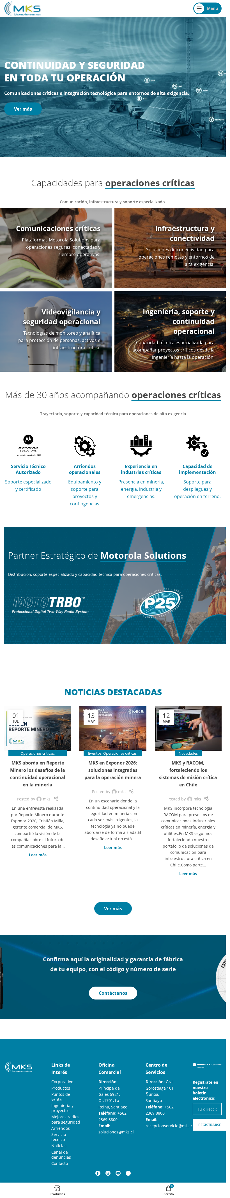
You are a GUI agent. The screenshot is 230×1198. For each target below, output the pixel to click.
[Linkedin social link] (128, 1173)
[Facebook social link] (97, 1173)
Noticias (58, 1145)
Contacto (59, 1163)
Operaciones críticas (37, 753)
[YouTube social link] (118, 1173)
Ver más (23, 109)
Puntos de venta (60, 1097)
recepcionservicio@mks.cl (170, 1125)
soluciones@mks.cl (116, 1132)
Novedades (188, 753)
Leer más (38, 854)
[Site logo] (22, 8)
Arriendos (60, 1128)
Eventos (95, 753)
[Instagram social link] (108, 1173)
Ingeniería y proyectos (62, 1108)
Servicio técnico (58, 1137)
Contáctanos (113, 993)
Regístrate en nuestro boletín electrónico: (205, 1090)
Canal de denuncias (61, 1154)
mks (46, 799)
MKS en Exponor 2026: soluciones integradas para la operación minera (112, 770)
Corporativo (62, 1081)
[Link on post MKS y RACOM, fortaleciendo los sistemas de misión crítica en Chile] (188, 728)
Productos (60, 1088)
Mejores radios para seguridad (65, 1119)
